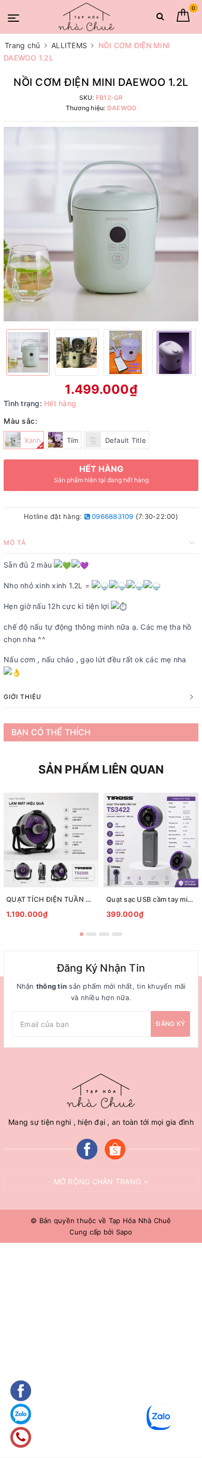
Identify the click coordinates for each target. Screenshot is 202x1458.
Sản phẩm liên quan (101, 769)
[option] (101, 224)
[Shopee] (115, 1148)
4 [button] (117, 934)
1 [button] (81, 934)
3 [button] (104, 934)
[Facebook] (87, 1148)
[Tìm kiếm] (160, 18)
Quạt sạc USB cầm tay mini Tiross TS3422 (151, 899)
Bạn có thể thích (51, 732)
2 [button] (91, 934)
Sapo (124, 1232)
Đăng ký (170, 1024)
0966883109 (112, 516)
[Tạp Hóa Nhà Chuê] (86, 17)
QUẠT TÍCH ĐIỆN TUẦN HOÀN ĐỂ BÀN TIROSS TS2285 (51, 899)
